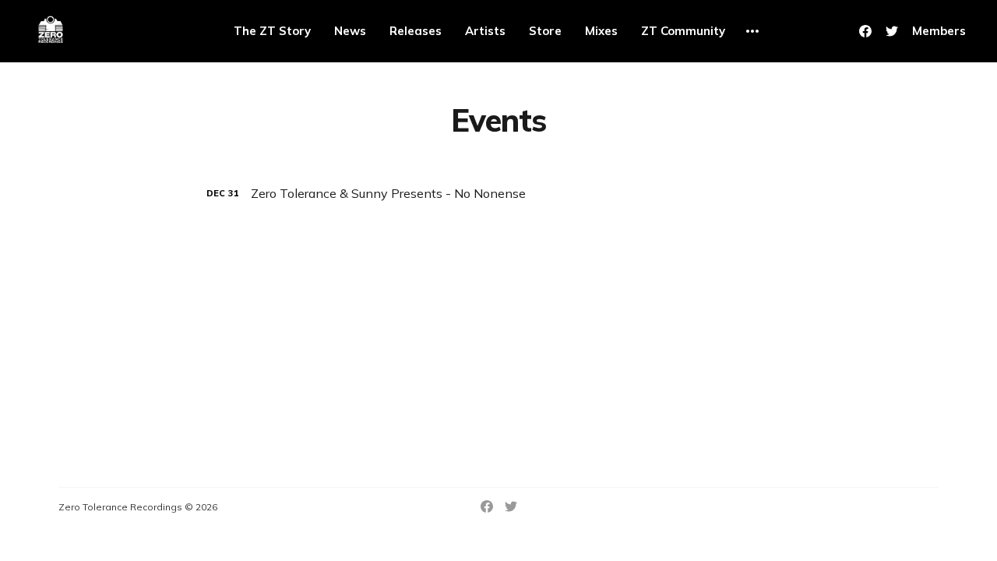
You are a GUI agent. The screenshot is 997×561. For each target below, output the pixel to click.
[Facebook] (865, 31)
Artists (485, 30)
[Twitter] (892, 31)
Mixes (601, 30)
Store (545, 30)
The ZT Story (272, 30)
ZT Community (683, 30)
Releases (415, 30)
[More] (752, 31)
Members (939, 30)
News (350, 30)
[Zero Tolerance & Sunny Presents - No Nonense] (498, 193)
